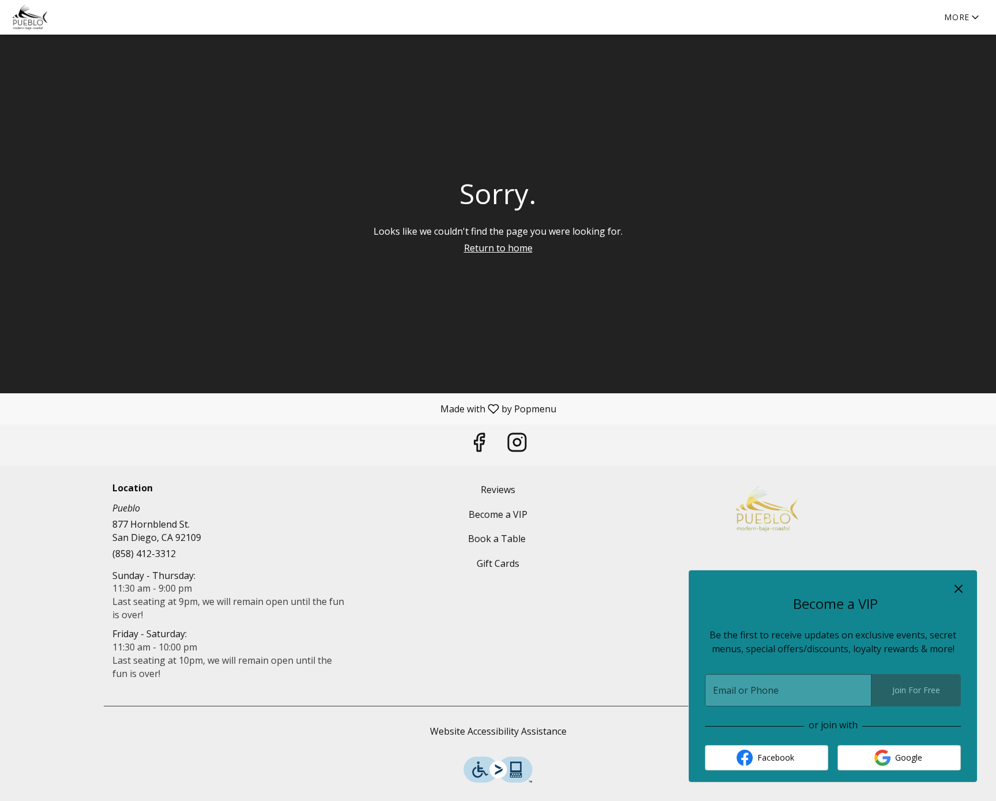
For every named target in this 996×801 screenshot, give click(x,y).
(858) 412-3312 (144, 553)
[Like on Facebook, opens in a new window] (479, 445)
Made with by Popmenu (282, 408)
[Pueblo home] (61, 17)
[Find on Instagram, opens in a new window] (517, 445)
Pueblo (766, 509)
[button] (962, 17)
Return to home (498, 248)
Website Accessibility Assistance (498, 731)
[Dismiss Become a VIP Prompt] (958, 589)
